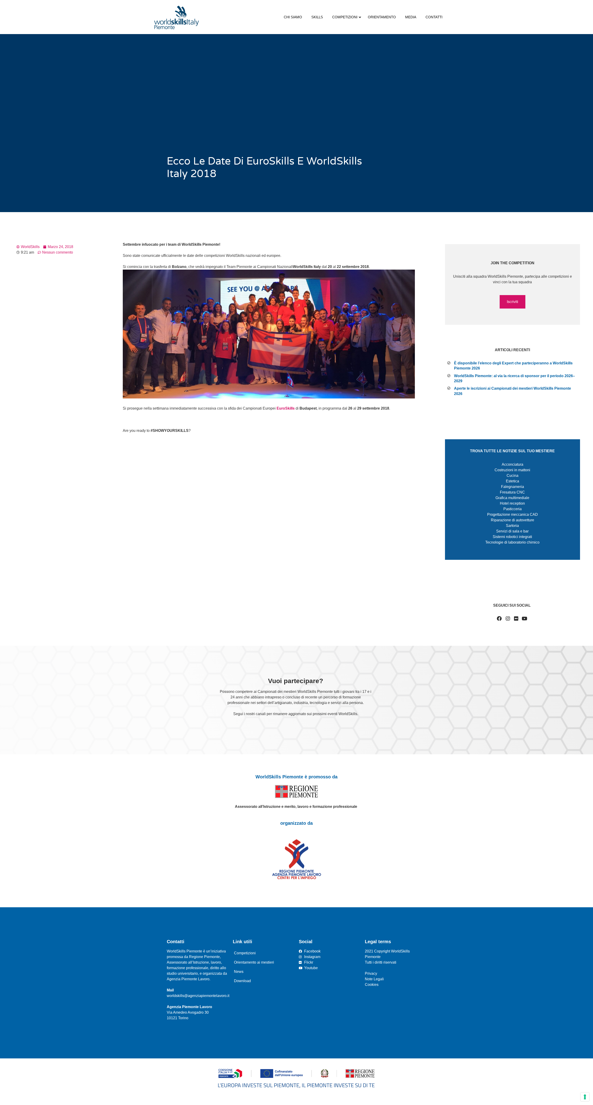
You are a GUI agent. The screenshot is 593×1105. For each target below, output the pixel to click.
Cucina (512, 476)
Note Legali (374, 979)
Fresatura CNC (512, 492)
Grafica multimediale (512, 498)
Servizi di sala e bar (512, 531)
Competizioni (245, 953)
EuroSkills (286, 408)
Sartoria (512, 526)
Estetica (512, 481)
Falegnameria (512, 487)
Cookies (372, 985)
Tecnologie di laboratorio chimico (512, 542)
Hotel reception (512, 503)
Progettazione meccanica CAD (512, 514)
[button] (513, 302)
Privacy (371, 973)
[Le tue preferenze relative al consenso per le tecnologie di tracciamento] (584, 1096)
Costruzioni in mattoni (512, 470)
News (238, 972)
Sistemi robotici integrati (512, 537)
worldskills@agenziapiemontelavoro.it (198, 996)
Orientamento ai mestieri (254, 962)
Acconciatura (512, 464)
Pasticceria (512, 509)
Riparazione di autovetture (512, 520)
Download (242, 981)
